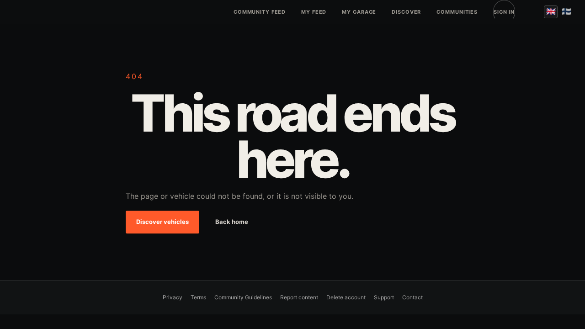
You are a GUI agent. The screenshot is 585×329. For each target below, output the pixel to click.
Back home (231, 221)
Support (384, 297)
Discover (406, 12)
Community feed (260, 12)
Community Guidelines (243, 297)
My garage (359, 12)
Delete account (346, 297)
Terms (198, 297)
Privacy (172, 297)
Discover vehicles (162, 221)
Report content (299, 297)
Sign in (504, 12)
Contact (412, 297)
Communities (457, 12)
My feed (313, 12)
